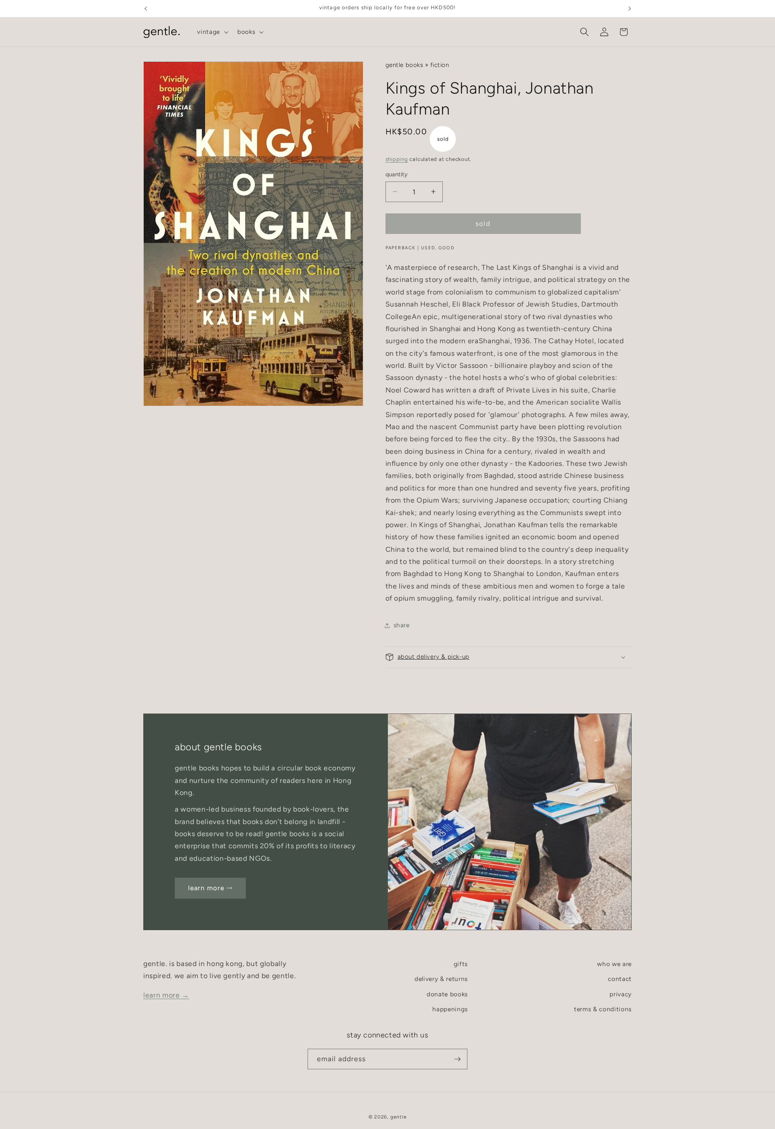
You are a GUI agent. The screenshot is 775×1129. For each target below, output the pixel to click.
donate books (447, 994)
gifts (461, 964)
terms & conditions (603, 1009)
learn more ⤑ (210, 888)
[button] (212, 32)
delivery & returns (441, 979)
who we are (614, 964)
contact (620, 979)
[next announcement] (630, 8)
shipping (396, 159)
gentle (398, 1116)
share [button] (402, 625)
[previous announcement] (146, 8)
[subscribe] (457, 1059)
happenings (450, 1009)
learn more (166, 995)
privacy (621, 994)
